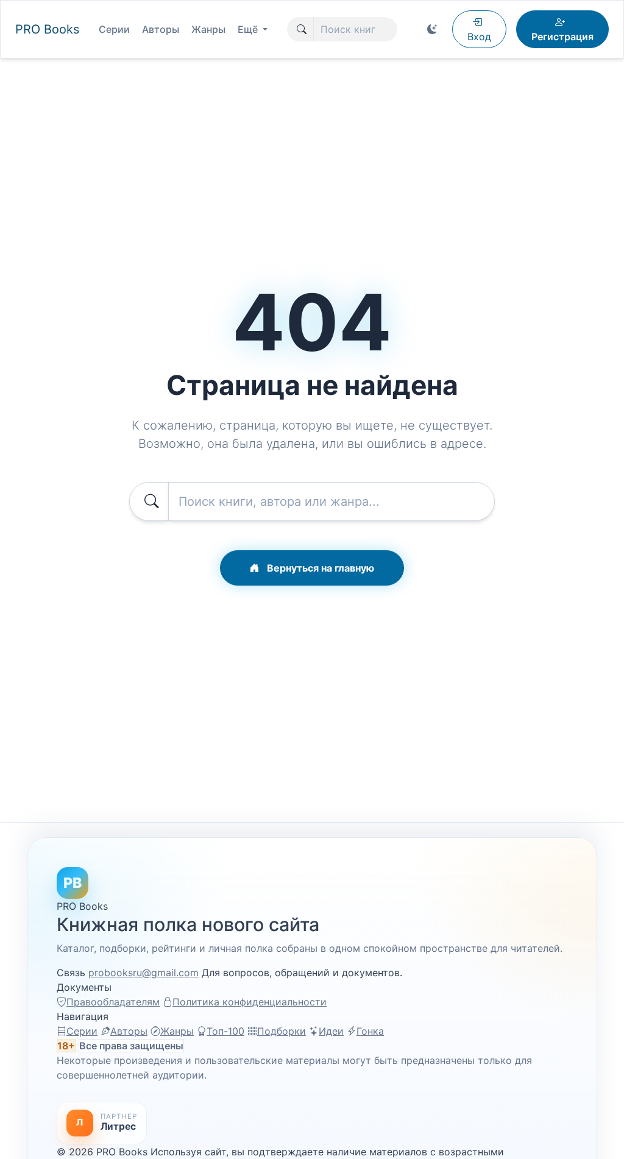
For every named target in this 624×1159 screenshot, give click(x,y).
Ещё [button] (249, 29)
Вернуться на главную (319, 568)
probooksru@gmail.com (143, 972)
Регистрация (562, 36)
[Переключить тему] (432, 29)
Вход (479, 36)
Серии (114, 29)
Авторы (160, 29)
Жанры (208, 29)
